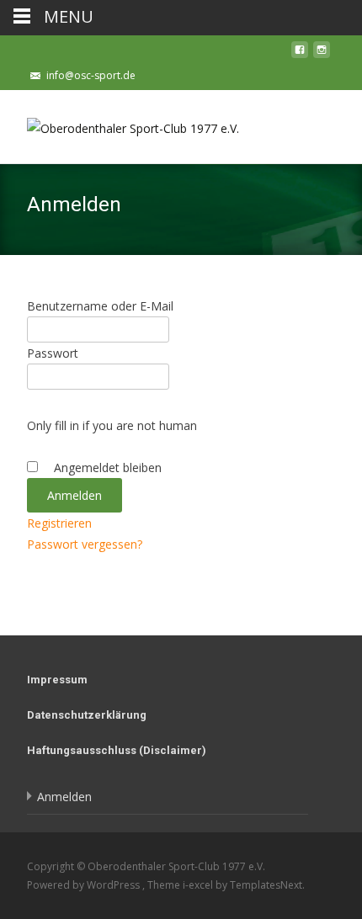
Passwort (52, 353)
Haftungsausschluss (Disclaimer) (116, 750)
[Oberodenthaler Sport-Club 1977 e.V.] (119, 123)
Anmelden (64, 797)
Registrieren (59, 523)
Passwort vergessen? (84, 544)
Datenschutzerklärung (86, 715)
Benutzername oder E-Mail (100, 306)
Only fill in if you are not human (112, 425)
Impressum (57, 679)
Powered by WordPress (84, 885)
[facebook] (299, 54)
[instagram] (321, 54)
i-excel (199, 885)
